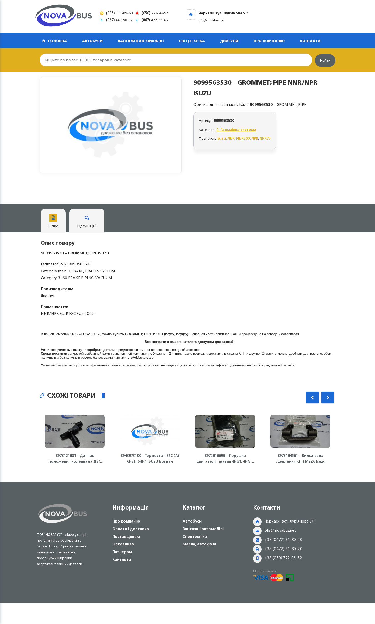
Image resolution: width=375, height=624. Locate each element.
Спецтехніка (192, 40)
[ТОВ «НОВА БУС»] (63, 16)
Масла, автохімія (199, 544)
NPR (254, 138)
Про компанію (269, 40)
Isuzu (221, 138)
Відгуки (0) (87, 226)
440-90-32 (119, 20)
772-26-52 (155, 13)
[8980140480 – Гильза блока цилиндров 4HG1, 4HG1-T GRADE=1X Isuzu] (110, 125)
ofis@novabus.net (280, 530)
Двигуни (229, 40)
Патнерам (122, 551)
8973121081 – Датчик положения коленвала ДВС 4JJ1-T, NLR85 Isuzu (74, 458)
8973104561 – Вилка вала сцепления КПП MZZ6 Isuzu (301, 458)
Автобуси (92, 40)
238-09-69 (119, 13)
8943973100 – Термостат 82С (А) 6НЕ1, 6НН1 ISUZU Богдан (150, 458)
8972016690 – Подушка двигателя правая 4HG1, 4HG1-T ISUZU (225, 458)
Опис (53, 226)
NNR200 (243, 138)
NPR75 (265, 138)
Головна (57, 40)
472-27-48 (154, 20)
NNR (231, 138)
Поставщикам (126, 536)
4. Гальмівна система (236, 129)
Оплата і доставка (130, 528)
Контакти (310, 40)
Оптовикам (123, 544)
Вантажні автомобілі (141, 40)
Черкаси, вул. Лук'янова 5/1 (290, 521)
